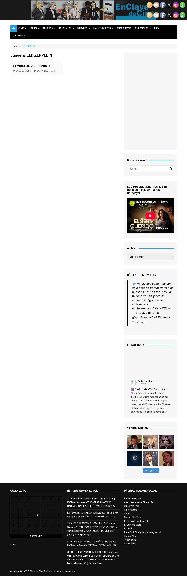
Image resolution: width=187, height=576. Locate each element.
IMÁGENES (17, 35)
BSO (156, 28)
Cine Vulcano (130, 509)
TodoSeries (130, 539)
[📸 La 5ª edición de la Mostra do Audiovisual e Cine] (150, 442)
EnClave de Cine (146, 381)
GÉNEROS (48, 28)
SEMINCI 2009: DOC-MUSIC (31, 66)
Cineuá (127, 513)
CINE (21, 28)
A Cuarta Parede (132, 498)
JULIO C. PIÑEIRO (24, 71)
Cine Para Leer (131, 506)
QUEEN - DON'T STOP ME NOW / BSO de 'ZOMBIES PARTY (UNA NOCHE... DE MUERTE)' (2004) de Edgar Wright (92, 531)
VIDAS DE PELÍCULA (104, 516)
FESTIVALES (65, 28)
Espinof (128, 528)
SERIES (33, 28)
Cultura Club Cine (132, 517)
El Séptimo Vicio (132, 524)
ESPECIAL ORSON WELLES (101, 545)
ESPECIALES (141, 28)
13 (36, 515)
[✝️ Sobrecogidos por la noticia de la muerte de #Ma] (150, 458)
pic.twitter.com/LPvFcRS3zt (151, 308)
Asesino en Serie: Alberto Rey (139, 502)
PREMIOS (82, 28)
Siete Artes (130, 536)
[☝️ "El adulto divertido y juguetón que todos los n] (166, 458)
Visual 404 (129, 543)
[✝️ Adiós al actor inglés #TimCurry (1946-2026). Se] (134, 442)
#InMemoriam (141, 389)
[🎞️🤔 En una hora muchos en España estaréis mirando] (134, 458)
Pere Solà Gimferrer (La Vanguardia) (142, 532)
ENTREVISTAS (124, 28)
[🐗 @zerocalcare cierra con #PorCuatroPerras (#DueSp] (166, 442)
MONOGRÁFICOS (102, 28)
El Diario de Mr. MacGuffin (137, 521)
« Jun (13, 544)
